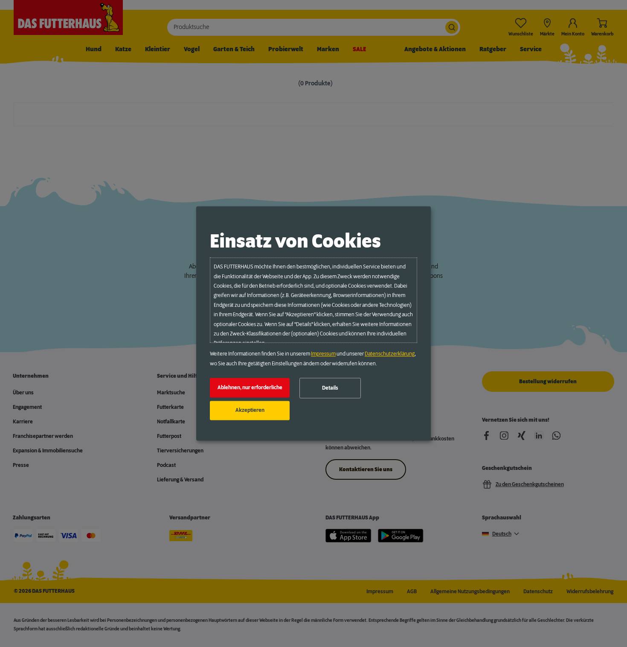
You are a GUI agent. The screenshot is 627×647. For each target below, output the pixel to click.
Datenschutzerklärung (390, 354)
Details (330, 388)
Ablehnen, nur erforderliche (250, 388)
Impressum (323, 354)
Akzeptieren (249, 411)
